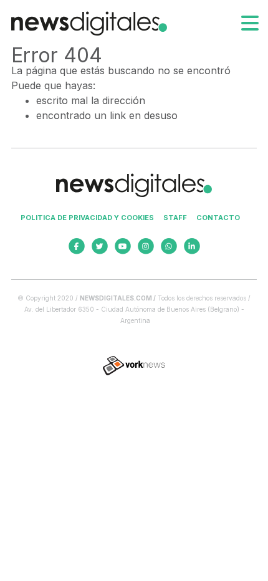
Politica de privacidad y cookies (87, 217)
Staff (175, 217)
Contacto (218, 217)
